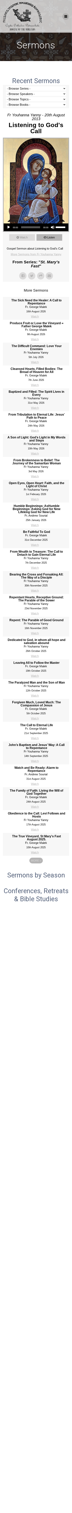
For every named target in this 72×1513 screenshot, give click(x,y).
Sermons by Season (36, 875)
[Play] (9, 227)
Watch (24, 237)
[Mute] (53, 227)
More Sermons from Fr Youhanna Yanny (36, 254)
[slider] (61, 226)
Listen (51, 237)
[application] (36, 227)
